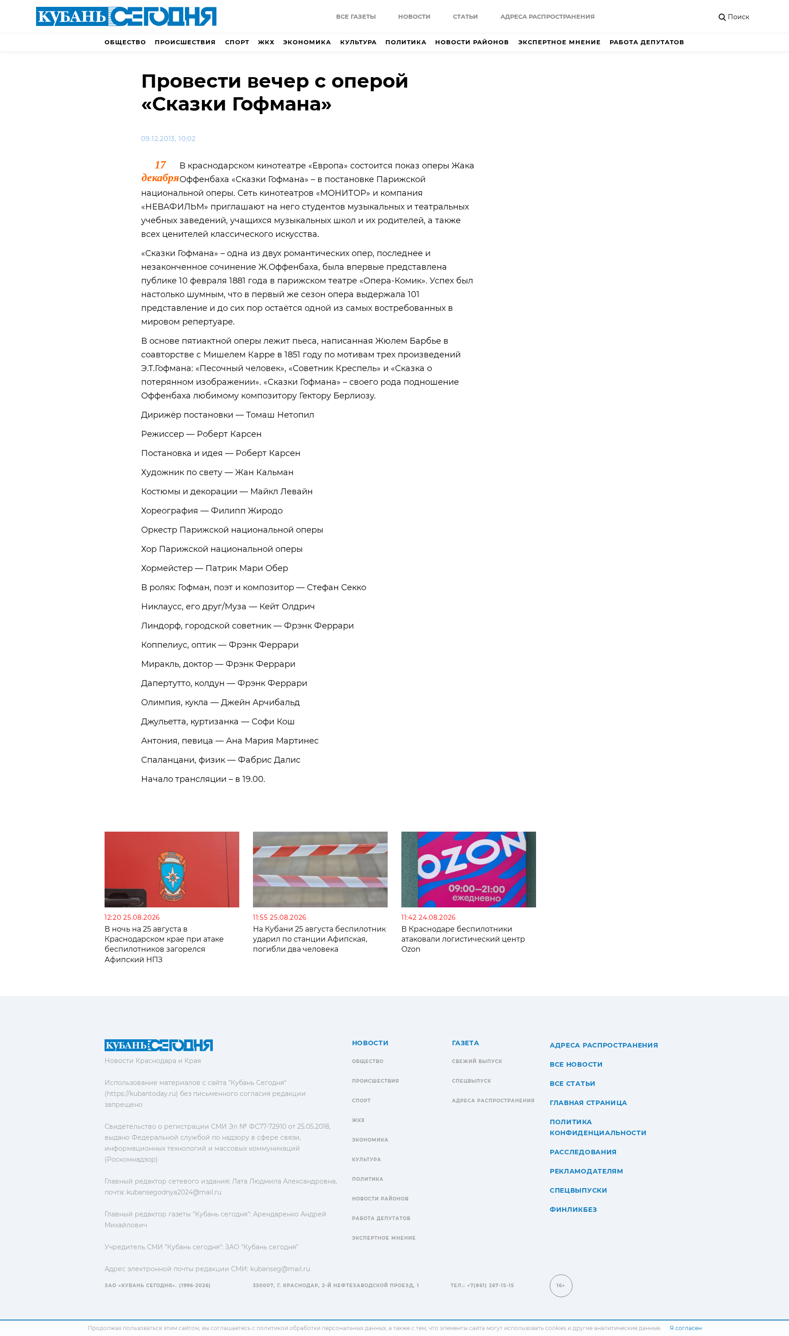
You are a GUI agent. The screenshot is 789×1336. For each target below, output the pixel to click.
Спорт (237, 42)
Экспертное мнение (559, 42)
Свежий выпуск (477, 1061)
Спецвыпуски (579, 1190)
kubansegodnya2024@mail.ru (173, 1192)
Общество (125, 42)
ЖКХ (266, 42)
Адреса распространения (547, 16)
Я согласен (686, 1328)
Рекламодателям (586, 1171)
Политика (405, 42)
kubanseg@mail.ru (280, 1269)
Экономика (307, 42)
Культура (358, 42)
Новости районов (472, 42)
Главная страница (588, 1103)
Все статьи (573, 1083)
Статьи (465, 16)
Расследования (583, 1152)
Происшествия (185, 42)
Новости (414, 16)
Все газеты (356, 16)
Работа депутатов (647, 42)
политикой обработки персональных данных (321, 1328)
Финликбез (573, 1209)
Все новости (576, 1064)
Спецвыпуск (471, 1081)
